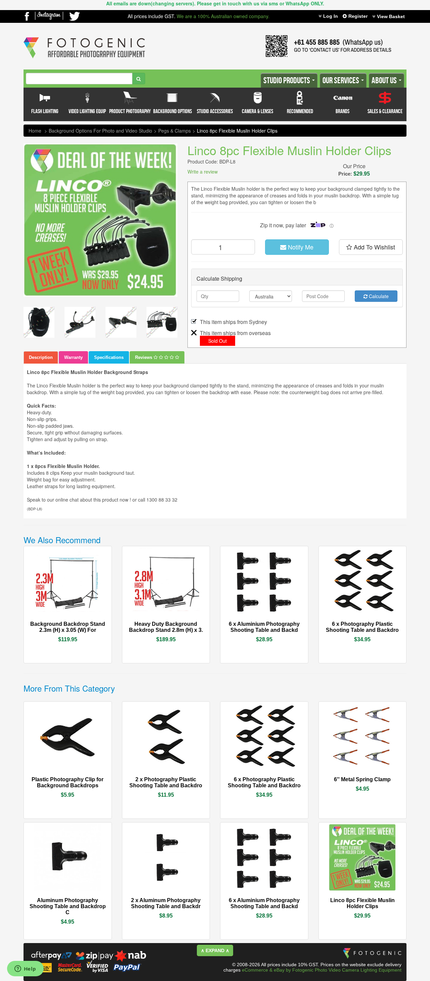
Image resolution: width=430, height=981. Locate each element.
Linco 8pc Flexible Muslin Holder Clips (237, 130)
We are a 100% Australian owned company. (223, 16)
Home (35, 130)
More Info (49, 623)
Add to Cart (184, 624)
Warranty (73, 357)
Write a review (202, 171)
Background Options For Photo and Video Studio (100, 130)
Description (41, 357)
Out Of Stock (82, 623)
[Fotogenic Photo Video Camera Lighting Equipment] (84, 37)
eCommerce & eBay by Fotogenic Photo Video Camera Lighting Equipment (321, 970)
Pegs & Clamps (174, 130)
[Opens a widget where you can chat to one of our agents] (25, 969)
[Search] (138, 78)
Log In (330, 16)
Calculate (378, 296)
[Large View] (39, 322)
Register (358, 16)
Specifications (109, 357)
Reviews (144, 357)
